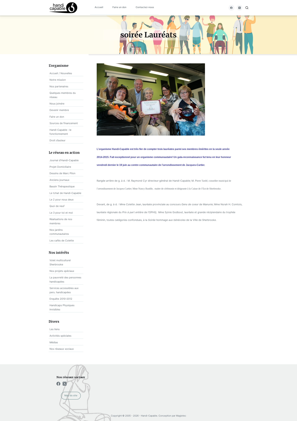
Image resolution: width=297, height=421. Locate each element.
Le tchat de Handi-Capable (65, 193)
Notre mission (58, 79)
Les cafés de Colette (62, 240)
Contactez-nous (145, 7)
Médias (54, 342)
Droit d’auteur (57, 140)
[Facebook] (231, 8)
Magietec (181, 415)
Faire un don (119, 7)
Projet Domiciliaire (60, 166)
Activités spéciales (60, 335)
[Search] (246, 7)
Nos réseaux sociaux (62, 348)
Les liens (55, 329)
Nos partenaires (59, 86)
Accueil (99, 7)
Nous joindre (57, 103)
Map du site (70, 395)
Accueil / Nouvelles (61, 73)
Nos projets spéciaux (62, 270)
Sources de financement (64, 123)
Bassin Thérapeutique (62, 186)
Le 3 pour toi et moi (61, 212)
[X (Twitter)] (240, 8)
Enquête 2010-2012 (61, 298)
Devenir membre (59, 110)
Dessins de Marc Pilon (62, 173)
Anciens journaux (59, 179)
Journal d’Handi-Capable (64, 160)
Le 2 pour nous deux (62, 199)
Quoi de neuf (57, 206)
